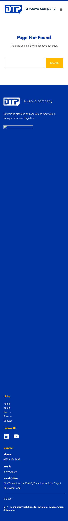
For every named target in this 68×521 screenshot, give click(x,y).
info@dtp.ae (10, 471)
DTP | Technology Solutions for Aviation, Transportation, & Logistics (33, 508)
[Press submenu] (11, 416)
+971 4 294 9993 (11, 459)
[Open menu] (61, 9)
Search (54, 63)
